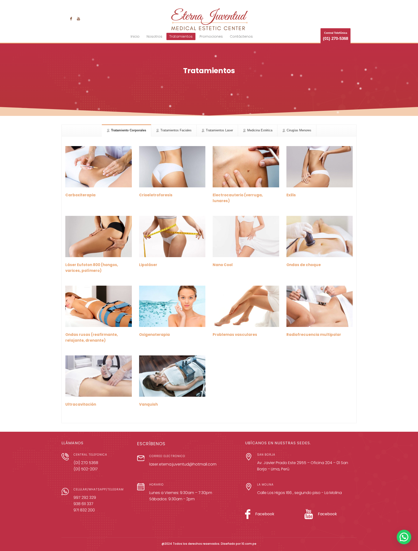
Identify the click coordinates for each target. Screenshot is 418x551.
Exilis (291, 195)
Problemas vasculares (235, 334)
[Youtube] (78, 18)
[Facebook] (71, 18)
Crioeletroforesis (155, 195)
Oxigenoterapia (154, 334)
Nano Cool (223, 264)
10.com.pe (248, 544)
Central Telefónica (335, 36)
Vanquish (148, 404)
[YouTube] (309, 516)
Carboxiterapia (80, 195)
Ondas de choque (303, 264)
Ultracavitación (80, 404)
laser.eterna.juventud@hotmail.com (182, 464)
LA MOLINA (265, 484)
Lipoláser (148, 264)
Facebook (264, 514)
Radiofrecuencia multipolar (313, 334)
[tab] (126, 130)
